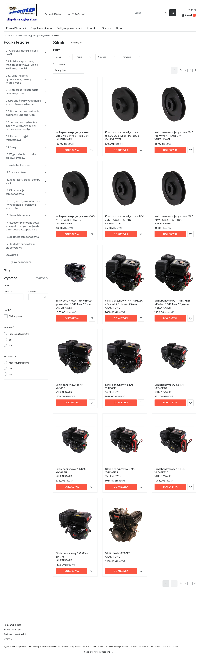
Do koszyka (72, 150)
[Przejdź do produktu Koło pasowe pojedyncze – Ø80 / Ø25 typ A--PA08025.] (174, 188)
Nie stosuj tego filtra (19, 333)
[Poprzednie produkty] (174, 583)
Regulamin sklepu (13, 624)
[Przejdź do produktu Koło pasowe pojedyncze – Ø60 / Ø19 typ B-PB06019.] (75, 188)
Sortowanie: (59, 64)
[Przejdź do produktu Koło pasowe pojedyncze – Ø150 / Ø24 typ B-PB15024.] (75, 104)
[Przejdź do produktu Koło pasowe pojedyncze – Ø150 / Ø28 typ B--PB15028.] (124, 104)
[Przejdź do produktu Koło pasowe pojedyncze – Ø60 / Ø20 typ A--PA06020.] (124, 188)
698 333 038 (78, 13)
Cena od (8, 291)
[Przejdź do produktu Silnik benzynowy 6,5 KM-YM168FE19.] (124, 441)
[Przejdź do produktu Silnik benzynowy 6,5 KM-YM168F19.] (75, 441)
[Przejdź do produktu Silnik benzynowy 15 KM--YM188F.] (75, 357)
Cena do (32, 291)
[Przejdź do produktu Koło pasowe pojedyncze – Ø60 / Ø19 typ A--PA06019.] (174, 104)
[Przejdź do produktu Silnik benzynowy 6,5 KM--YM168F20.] (174, 357)
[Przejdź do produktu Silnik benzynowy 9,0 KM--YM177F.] (75, 525)
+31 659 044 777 (170, 646)
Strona (183, 70)
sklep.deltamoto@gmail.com (116, 646)
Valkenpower (16, 316)
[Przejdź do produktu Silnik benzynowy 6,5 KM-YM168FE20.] (174, 441)
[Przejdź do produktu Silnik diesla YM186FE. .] (124, 525)
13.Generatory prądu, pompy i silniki (34, 35)
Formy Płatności (12, 629)
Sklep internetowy (97, 652)
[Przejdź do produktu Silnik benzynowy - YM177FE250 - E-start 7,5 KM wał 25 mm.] (124, 273)
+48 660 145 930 (146, 646)
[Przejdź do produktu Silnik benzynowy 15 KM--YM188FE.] (124, 357)
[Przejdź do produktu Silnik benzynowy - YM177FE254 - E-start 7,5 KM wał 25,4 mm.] (174, 273)
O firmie (8, 638)
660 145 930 (55, 13)
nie (10, 345)
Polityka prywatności (15, 634)
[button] (172, 12)
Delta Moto (9, 35)
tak (10, 339)
